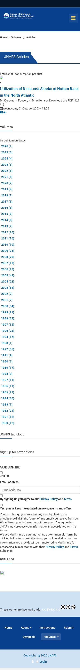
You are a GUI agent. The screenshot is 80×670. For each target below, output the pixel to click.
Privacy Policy (48, 499)
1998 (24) (7, 318)
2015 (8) (7, 214)
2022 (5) (7, 171)
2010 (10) (7, 244)
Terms (68, 499)
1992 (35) (7, 349)
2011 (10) (7, 238)
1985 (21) (7, 392)
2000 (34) (7, 306)
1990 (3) (7, 361)
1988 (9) (7, 374)
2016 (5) (7, 208)
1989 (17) (7, 367)
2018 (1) (7, 195)
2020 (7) (7, 183)
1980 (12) (7, 423)
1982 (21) (7, 410)
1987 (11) (7, 380)
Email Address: (9, 482)
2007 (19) (7, 263)
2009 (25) (7, 251)
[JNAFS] (18, 17)
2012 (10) (7, 232)
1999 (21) (7, 312)
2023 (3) (7, 164)
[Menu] (73, 18)
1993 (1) (7, 343)
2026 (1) (7, 146)
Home (4, 37)
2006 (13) (7, 269)
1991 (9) (7, 355)
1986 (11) (7, 386)
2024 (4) (7, 158)
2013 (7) (7, 226)
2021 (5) (7, 177)
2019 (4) (7, 189)
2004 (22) (7, 281)
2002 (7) (7, 294)
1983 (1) (7, 404)
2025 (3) (7, 152)
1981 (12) (7, 417)
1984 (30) (7, 398)
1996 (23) (7, 331)
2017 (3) (7, 201)
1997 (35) (7, 324)
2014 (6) (7, 220)
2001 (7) (7, 300)
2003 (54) (7, 287)
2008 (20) (7, 257)
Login (43, 661)
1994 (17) (7, 337)
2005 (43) (7, 275)
